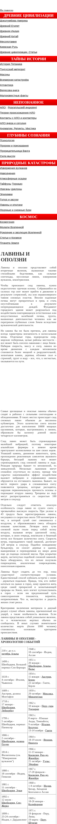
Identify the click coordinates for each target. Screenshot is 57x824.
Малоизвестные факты (14, 95)
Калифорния (35, 804)
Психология (7, 140)
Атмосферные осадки (13, 178)
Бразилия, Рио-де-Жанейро (38, 757)
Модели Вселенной (12, 227)
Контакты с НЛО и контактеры (18, 118)
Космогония (7, 222)
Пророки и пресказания (14, 145)
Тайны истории (28, 59)
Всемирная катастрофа (14, 79)
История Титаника (11, 64)
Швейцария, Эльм (12, 790)
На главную (6, 10)
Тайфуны (5, 183)
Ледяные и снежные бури (15, 210)
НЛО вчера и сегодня (13, 123)
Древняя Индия (9, 31)
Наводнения (7, 173)
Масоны (5, 74)
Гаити (48, 730)
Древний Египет (9, 25)
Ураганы (5, 189)
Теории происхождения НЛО (17, 112)
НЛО (3, 107)
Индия (47, 785)
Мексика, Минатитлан (40, 695)
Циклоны (16, 189)
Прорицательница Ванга (15, 150)
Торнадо (17, 183)
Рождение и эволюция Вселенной (21, 232)
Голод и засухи (9, 199)
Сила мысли (7, 156)
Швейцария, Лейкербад (8, 709)
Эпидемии (6, 194)
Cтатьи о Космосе (11, 237)
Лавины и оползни (11, 204)
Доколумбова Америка (14, 20)
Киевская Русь (9, 46)
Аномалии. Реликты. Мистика (18, 128)
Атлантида (6, 85)
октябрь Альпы (10, 653)
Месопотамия (8, 41)
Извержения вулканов (13, 168)
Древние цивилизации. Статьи (18, 52)
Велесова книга (9, 90)
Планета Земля (9, 243)
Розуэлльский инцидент (22, 107)
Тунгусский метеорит (12, 69)
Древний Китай (9, 36)
